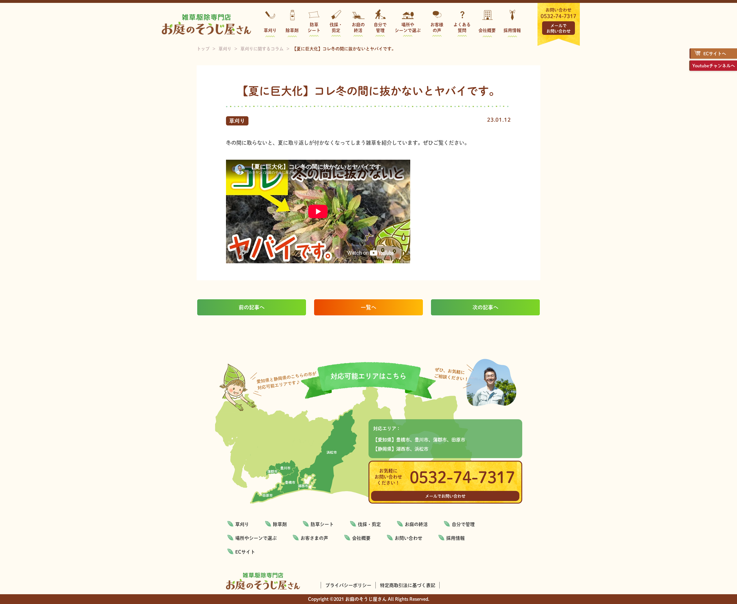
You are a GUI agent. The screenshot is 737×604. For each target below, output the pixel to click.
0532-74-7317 (558, 16)
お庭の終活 (358, 27)
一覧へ (368, 307)
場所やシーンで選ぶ (408, 27)
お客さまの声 (314, 538)
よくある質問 (462, 27)
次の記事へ (485, 307)
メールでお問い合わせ (558, 28)
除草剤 (292, 30)
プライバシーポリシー (348, 585)
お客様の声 (436, 27)
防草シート (313, 27)
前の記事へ (252, 307)
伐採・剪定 (336, 27)
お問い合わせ (408, 538)
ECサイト (245, 551)
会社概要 (487, 30)
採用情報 (512, 30)
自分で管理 (380, 27)
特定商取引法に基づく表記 (407, 585)
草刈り (270, 30)
